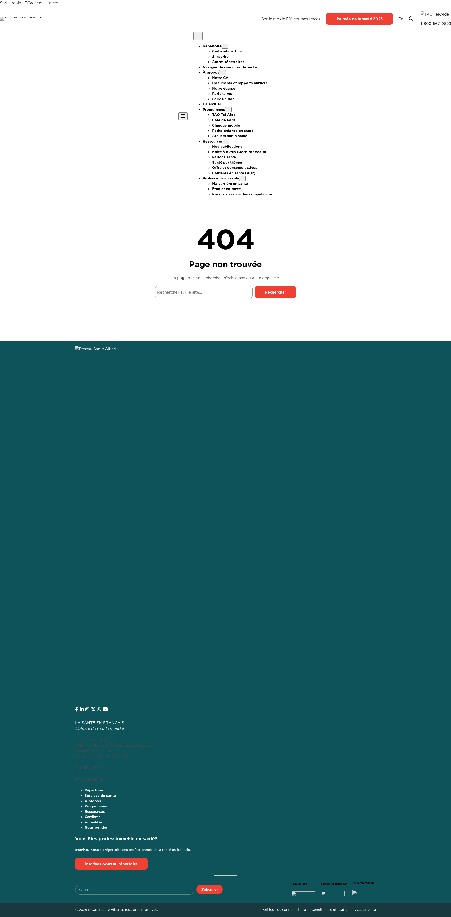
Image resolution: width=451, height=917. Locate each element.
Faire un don (299, 884)
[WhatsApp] (99, 709)
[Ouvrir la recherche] (411, 19)
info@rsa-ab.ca (89, 779)
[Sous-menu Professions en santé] (242, 178)
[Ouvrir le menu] (183, 116)
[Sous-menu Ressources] (226, 141)
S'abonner (209, 889)
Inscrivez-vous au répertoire (111, 863)
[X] (93, 709)
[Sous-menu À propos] (222, 72)
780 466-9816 (88, 767)
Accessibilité (365, 909)
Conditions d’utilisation (330, 909)
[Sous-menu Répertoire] (225, 46)
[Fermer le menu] (198, 36)
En (400, 18)
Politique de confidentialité (284, 909)
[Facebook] (76, 709)
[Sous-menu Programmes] (228, 109)
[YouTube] (105, 709)
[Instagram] (87, 709)
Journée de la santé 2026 (359, 18)
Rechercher (275, 292)
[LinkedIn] (82, 709)
